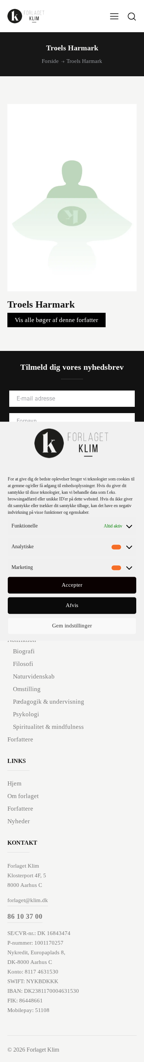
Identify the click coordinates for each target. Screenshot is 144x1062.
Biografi (24, 651)
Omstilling (27, 689)
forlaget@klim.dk (27, 900)
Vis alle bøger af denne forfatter (56, 320)
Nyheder (18, 821)
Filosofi (23, 663)
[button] (114, 16)
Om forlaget (23, 796)
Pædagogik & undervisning (48, 701)
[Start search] (132, 16)
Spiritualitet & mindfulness (48, 726)
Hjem (14, 783)
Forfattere (20, 739)
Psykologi (26, 714)
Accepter (72, 585)
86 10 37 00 (24, 916)
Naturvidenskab (34, 676)
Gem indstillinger (72, 626)
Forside (50, 61)
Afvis (72, 606)
